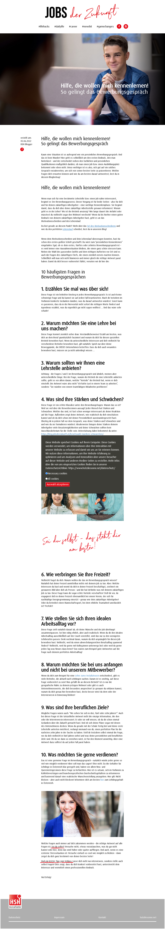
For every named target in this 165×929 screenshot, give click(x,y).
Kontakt (102, 917)
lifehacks (44, 26)
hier (102, 779)
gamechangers (106, 26)
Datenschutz (14, 917)
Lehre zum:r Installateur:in (87, 675)
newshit (88, 26)
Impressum (59, 917)
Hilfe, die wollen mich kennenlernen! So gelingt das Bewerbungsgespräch (75, 141)
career (74, 26)
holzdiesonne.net (148, 917)
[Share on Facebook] (22, 149)
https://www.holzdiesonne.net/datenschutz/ (91, 468)
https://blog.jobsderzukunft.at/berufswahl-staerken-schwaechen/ (72, 434)
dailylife (60, 26)
